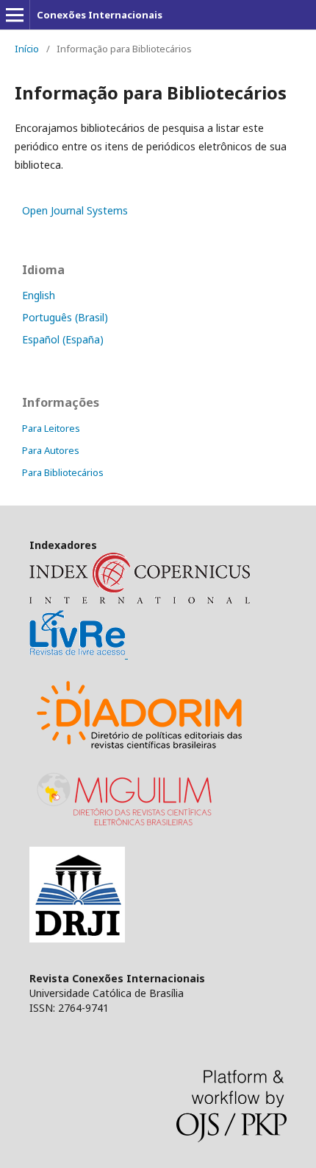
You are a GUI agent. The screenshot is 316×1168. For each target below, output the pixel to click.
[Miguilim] (126, 829)
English (38, 295)
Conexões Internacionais (99, 14)
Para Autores (50, 450)
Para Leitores (51, 428)
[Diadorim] (139, 754)
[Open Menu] (14, 14)
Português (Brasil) (65, 317)
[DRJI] (77, 938)
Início (27, 48)
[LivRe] (78, 654)
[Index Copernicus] (139, 599)
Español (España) (63, 339)
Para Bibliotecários (63, 472)
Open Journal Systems (75, 210)
